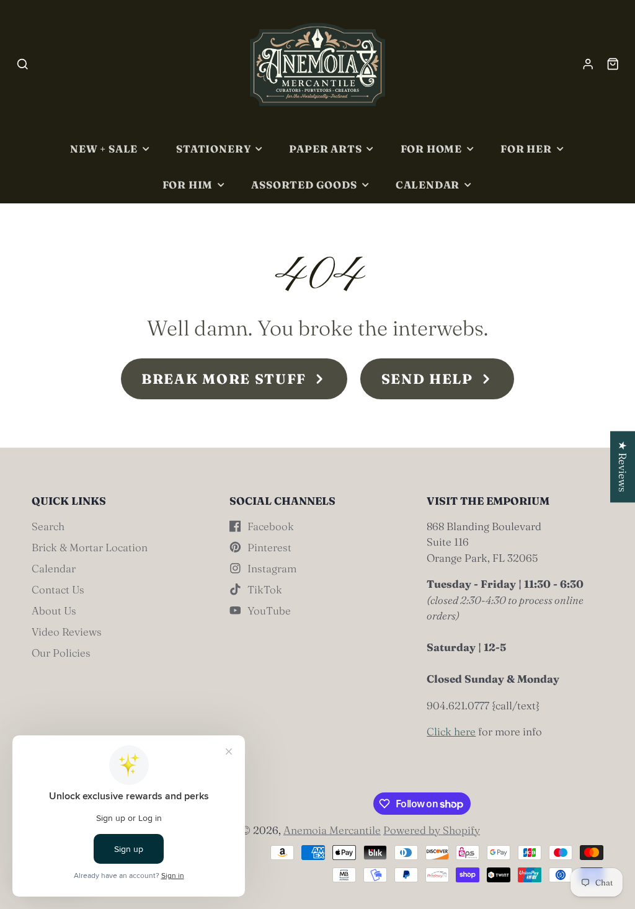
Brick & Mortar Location (90, 547)
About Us (54, 610)
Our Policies (61, 652)
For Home (432, 149)
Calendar (428, 185)
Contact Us (58, 589)
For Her (526, 149)
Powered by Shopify (431, 829)
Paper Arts (325, 149)
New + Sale (104, 149)
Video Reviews (67, 631)
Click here (451, 731)
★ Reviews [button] (622, 466)
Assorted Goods (304, 185)
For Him (187, 185)
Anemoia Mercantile (332, 829)
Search (48, 526)
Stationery (213, 149)
